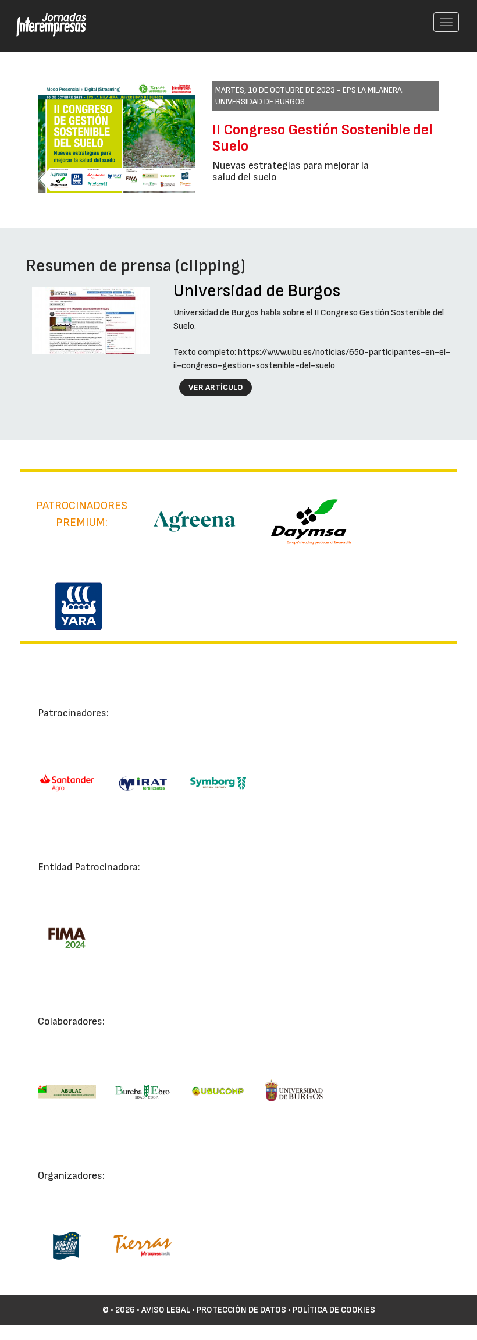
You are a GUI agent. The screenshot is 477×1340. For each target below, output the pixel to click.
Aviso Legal (165, 1310)
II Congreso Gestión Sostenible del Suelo (322, 138)
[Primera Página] (44, 15)
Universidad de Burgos (256, 290)
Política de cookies (334, 1310)
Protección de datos (241, 1310)
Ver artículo (215, 387)
